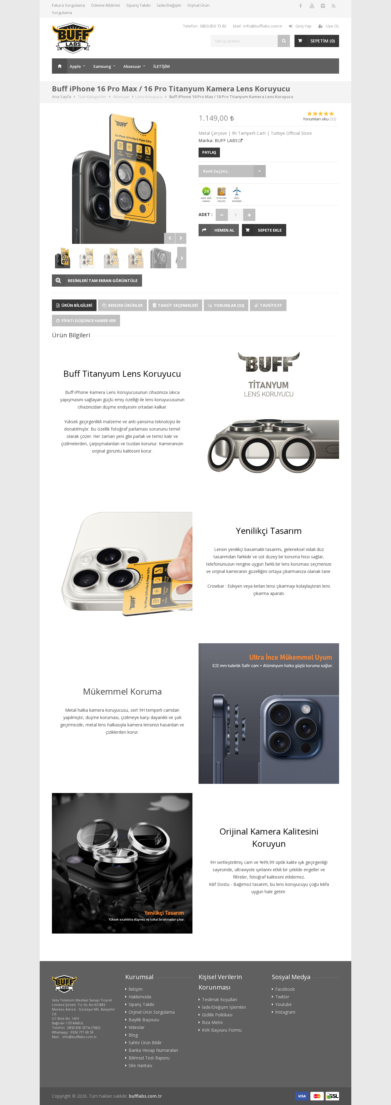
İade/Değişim (169, 5)
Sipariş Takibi (138, 5)
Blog (133, 1035)
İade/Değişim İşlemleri (224, 1007)
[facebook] (300, 5)
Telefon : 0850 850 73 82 (204, 26)
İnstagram (285, 1012)
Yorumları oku (316, 119)
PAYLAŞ (209, 152)
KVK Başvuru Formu (222, 1030)
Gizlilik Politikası (217, 1015)
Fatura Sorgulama (68, 5)
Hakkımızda (140, 997)
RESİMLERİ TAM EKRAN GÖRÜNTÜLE (102, 280)
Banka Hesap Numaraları (153, 1050)
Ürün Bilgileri (76, 305)
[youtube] (311, 5)
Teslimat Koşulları (219, 999)
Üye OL (332, 26)
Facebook (285, 989)
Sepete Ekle (270, 230)
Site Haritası (140, 1065)
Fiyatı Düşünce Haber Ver (88, 320)
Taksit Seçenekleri (177, 305)
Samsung (102, 66)
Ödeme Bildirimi (105, 5)
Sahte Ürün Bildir (145, 1042)
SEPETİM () (322, 41)
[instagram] (322, 5)
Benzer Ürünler (125, 305)
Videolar (136, 1027)
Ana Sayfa (59, 66)
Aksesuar (132, 66)
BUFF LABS (226, 140)
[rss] (333, 5)
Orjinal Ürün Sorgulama (152, 1012)
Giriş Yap (303, 26)
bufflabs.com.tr (145, 1096)
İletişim (136, 989)
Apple (75, 66)
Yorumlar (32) (228, 305)
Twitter (282, 997)
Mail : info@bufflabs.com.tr (257, 26)
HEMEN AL (224, 230)
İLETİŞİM (161, 66)
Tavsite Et (270, 305)
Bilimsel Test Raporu (149, 1058)
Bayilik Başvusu (144, 1019)
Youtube (283, 1004)
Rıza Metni (212, 1022)
